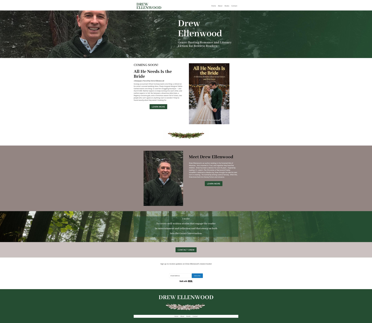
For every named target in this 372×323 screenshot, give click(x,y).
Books (227, 6)
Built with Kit (186, 281)
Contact (234, 6)
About (220, 6)
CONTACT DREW (186, 249)
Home (213, 6)
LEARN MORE (158, 106)
